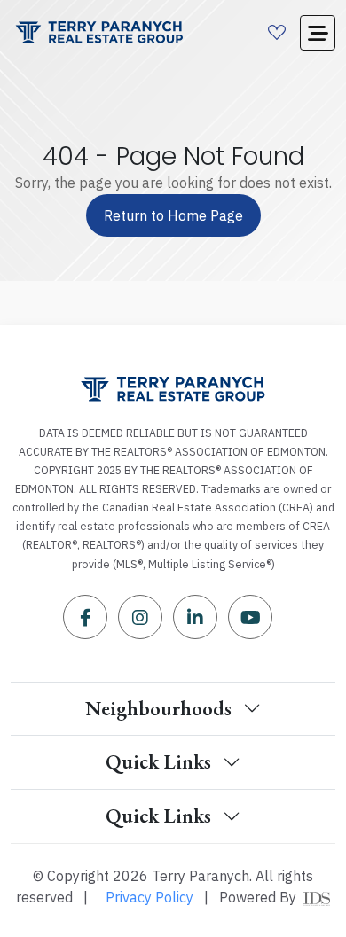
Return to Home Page (173, 215)
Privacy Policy (149, 897)
